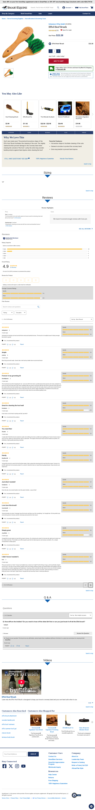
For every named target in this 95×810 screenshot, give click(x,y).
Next (92, 722)
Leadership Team (78, 759)
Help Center (52, 774)
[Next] (92, 114)
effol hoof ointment (8, 724)
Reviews (47, 132)
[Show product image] (24, 45)
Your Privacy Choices (40, 798)
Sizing (29, 132)
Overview (11, 132)
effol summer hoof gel (9, 729)
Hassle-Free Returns (66, 159)
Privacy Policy (14, 798)
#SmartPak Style (77, 768)
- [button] (50, 51)
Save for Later (67, 30)
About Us (75, 756)
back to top (87, 164)
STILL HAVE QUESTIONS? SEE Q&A (16, 159)
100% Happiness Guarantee (45, 159)
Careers (64, 798)
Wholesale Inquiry (54, 767)
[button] (58, 7)
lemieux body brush (8, 737)
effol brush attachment (9, 716)
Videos (84, 132)
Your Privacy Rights (25, 798)
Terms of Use (5, 798)
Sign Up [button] (33, 754)
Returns (51, 777)
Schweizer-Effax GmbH (57, 24)
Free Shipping (53, 780)
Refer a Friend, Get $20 (80, 765)
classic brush (6, 733)
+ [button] (58, 51)
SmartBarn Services (55, 759)
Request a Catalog (78, 762)
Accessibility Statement (54, 798)
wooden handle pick (8, 720)
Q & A (65, 132)
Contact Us (52, 756)
